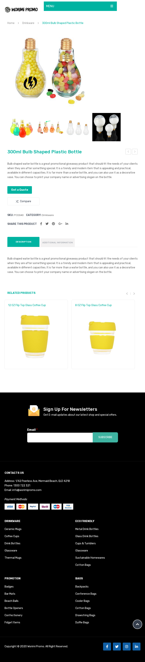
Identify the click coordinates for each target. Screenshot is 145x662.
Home (11, 23)
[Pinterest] (53, 223)
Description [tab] (23, 241)
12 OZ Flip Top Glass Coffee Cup (27, 305)
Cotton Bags (83, 565)
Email (32, 430)
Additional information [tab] (57, 242)
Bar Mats (10, 593)
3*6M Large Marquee (135, 152)
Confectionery (13, 615)
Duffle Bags (82, 622)
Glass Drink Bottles (86, 536)
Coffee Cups (12, 536)
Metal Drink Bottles (87, 529)
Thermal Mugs (13, 557)
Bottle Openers (14, 608)
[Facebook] (41, 223)
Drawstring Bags (85, 615)
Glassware (11, 550)
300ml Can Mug (128, 152)
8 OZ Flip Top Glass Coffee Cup (93, 305)
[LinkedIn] (67, 223)
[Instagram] (127, 646)
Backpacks (82, 586)
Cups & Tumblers (85, 543)
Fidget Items (12, 622)
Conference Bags (85, 593)
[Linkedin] (136, 646)
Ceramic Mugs (13, 529)
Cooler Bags (82, 601)
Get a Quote (19, 189)
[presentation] (128, 293)
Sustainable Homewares (90, 557)
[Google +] (60, 223)
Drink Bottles (12, 543)
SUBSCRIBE (105, 437)
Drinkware (28, 23)
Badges (9, 586)
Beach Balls (12, 601)
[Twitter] (47, 223)
